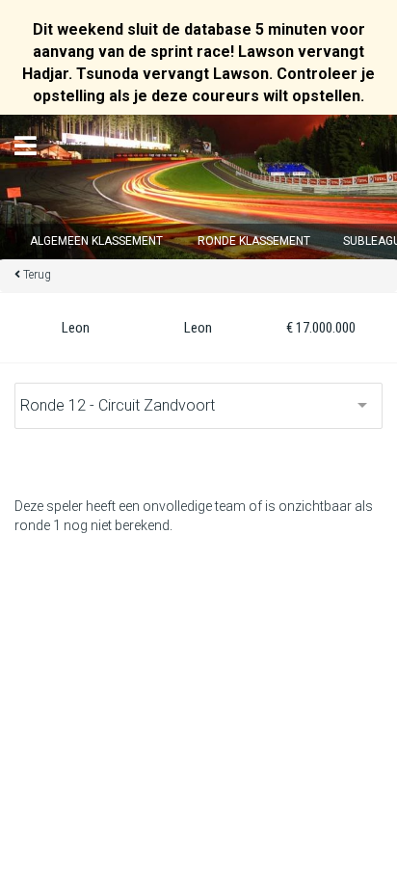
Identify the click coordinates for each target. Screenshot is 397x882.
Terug (37, 274)
